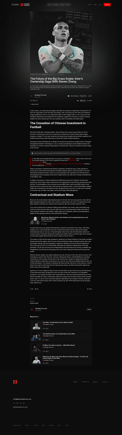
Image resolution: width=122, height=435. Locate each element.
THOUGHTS (85, 381)
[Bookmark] (37, 100)
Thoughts (55, 4)
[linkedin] (17, 403)
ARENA (75, 381)
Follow (89, 309)
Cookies (35, 425)
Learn (95, 4)
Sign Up (107, 4)
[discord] (24, 403)
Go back (16, 4)
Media (62, 4)
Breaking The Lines (40, 95)
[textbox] (61, 197)
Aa (78, 101)
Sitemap (51, 425)
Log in (100, 4)
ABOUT (105, 382)
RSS (43, 425)
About (67, 4)
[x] (14, 403)
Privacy (27, 425)
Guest (67, 425)
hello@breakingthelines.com (22, 399)
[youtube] (20, 403)
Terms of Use (16, 425)
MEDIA (95, 382)
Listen (83, 100)
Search (89, 4)
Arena (49, 4)
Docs (59, 425)
